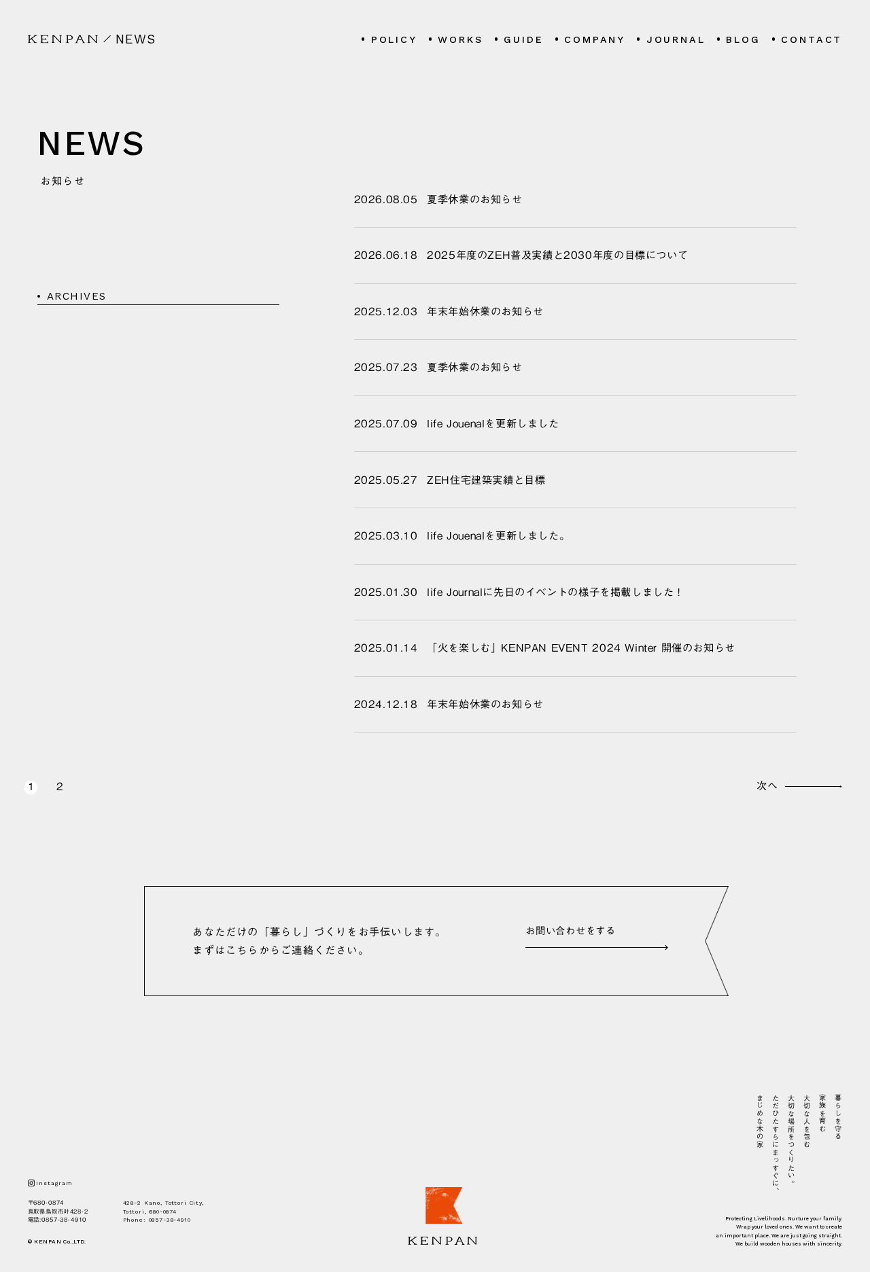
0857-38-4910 (63, 1219)
